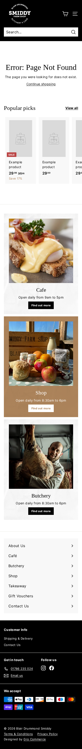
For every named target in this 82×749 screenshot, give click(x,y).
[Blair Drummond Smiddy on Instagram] (43, 668)
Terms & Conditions (18, 734)
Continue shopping (41, 84)
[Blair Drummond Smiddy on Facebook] (51, 668)
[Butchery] (41, 456)
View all (71, 108)
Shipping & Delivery (18, 638)
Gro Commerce (34, 739)
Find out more (41, 305)
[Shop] (41, 353)
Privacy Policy (47, 734)
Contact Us (12, 645)
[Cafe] (41, 251)
